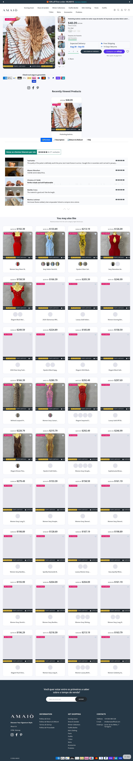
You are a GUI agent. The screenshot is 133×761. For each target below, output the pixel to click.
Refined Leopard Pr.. (18, 420)
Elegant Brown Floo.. (18, 471)
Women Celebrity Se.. (115, 673)
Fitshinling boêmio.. (66, 134)
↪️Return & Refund (75, 140)
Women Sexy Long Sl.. (17, 521)
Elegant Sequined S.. (83, 420)
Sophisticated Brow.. (115, 471)
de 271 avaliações (54, 152)
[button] (3, 2)
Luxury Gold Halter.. (83, 320)
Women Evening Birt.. (115, 320)
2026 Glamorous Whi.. (50, 320)
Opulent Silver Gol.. (82, 269)
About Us (14, 726)
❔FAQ (88, 140)
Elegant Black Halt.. (115, 370)
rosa (78, 31)
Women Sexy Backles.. (17, 572)
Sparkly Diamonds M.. (50, 572)
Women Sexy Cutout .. (50, 420)
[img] (42, 152)
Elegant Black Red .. (17, 320)
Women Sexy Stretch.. (17, 622)
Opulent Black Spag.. (50, 370)
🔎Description (59, 140)
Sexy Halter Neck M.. (50, 269)
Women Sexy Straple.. (82, 471)
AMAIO (17, 758)
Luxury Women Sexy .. (82, 572)
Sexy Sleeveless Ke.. (115, 269)
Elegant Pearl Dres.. (18, 673)
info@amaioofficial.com (112, 722)
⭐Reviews (46, 140)
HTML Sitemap (15, 730)
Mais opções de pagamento (114, 55)
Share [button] (72, 59)
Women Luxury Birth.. (82, 673)
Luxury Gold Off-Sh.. (115, 420)
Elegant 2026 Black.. (83, 370)
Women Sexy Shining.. (82, 622)
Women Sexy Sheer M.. (18, 269)
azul (74, 31)
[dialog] (118, 10)
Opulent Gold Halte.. (50, 471)
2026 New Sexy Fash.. (17, 370)
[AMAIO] (10, 10)
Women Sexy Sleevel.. (82, 521)
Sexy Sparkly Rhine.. (115, 572)
